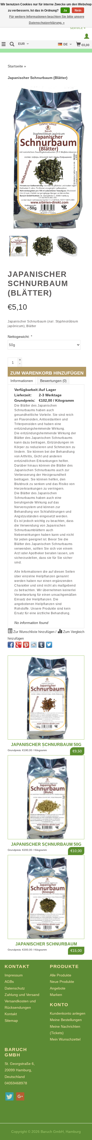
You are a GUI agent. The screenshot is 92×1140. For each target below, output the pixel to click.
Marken (56, 995)
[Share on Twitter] (49, 645)
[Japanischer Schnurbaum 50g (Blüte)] (46, 797)
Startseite (15, 66)
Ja (65, 10)
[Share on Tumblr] (41, 645)
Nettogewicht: (20, 337)
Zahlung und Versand (22, 995)
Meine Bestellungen (66, 1020)
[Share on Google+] (18, 645)
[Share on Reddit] (34, 645)
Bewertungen (53, 381)
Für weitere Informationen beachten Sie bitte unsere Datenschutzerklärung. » (46, 20)
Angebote (57, 988)
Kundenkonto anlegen (67, 1013)
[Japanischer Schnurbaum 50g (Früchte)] (46, 697)
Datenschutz (15, 988)
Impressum (14, 975)
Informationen (21, 381)
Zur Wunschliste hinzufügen (33, 632)
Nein (78, 10)
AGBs (9, 982)
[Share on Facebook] (11, 645)
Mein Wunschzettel (65, 1039)
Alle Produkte (60, 975)
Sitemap (11, 1020)
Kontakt (11, 1014)
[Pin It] (26, 645)
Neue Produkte (62, 982)
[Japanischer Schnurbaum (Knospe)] (46, 897)
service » (78, 27)
